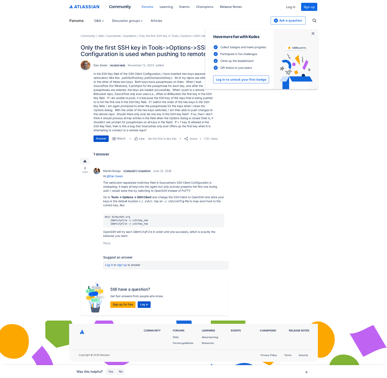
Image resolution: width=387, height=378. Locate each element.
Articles (156, 20)
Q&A (98, 20)
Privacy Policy (269, 355)
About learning (210, 337)
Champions (204, 6)
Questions (129, 35)
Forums (147, 6)
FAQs (176, 337)
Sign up (309, 7)
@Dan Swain (115, 176)
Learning (166, 6)
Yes (110, 371)
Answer (101, 138)
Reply (107, 243)
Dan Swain (100, 65)
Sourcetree (113, 35)
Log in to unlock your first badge (241, 79)
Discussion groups (126, 20)
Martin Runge (112, 171)
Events (184, 6)
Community (120, 6)
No (121, 371)
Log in (290, 7)
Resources (208, 343)
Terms (287, 355)
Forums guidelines (183, 343)
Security (303, 355)
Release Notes (231, 6)
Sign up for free (123, 304)
